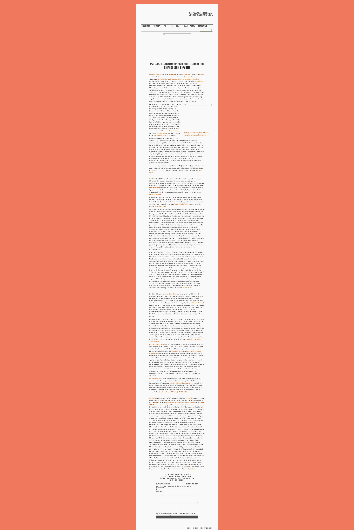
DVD (171, 26)
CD (165, 26)
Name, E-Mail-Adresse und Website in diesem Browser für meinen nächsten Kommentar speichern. (176, 514)
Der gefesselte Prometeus (175, 475)
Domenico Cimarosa (174, 477)
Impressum (195, 528)
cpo (165, 475)
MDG (176, 480)
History (157, 26)
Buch (178, 26)
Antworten (158, 491)
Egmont (184, 477)
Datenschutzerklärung (206, 528)
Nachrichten (189, 26)
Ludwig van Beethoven (184, 478)
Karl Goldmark (171, 478)
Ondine (181, 480)
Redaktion (203, 26)
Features (146, 26)
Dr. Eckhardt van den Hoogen (163, 484)
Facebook (189, 528)
